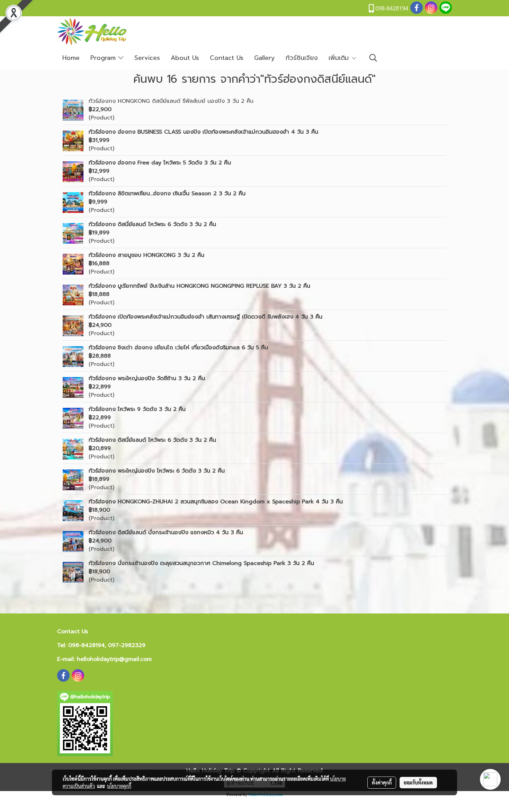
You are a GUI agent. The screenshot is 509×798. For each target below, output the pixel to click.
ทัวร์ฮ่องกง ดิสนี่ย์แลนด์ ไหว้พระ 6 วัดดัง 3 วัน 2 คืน (152, 224)
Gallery (264, 58)
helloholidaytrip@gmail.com (114, 659)
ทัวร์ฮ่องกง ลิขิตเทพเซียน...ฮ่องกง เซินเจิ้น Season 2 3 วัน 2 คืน (167, 193)
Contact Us (226, 58)
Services (147, 58)
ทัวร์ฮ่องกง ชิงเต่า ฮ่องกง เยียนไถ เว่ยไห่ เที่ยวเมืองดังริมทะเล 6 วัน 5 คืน (178, 347)
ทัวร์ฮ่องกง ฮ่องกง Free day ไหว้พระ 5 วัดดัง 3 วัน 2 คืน (160, 163)
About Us (185, 58)
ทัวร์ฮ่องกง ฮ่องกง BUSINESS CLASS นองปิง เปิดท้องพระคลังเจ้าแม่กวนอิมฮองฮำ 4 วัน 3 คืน (203, 132)
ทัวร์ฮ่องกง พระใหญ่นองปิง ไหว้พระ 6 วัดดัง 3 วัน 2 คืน (157, 471)
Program (104, 58)
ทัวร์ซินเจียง (302, 58)
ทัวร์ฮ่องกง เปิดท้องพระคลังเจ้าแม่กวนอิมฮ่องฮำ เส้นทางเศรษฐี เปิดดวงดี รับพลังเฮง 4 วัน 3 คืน (205, 317)
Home (71, 58)
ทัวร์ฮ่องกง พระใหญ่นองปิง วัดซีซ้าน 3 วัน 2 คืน (147, 378)
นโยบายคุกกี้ (119, 786)
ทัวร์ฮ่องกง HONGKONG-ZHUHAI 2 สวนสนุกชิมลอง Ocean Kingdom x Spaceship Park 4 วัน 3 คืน (216, 501)
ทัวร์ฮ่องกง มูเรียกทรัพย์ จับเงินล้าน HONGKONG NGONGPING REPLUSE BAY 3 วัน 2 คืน (199, 286)
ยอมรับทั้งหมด (418, 782)
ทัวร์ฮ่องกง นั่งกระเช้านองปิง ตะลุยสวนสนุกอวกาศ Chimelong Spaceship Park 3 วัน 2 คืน (201, 563)
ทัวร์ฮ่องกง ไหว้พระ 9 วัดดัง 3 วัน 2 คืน (137, 409)
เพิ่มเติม (340, 58)
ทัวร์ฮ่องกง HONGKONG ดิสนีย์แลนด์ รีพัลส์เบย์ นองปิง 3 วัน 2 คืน (171, 101)
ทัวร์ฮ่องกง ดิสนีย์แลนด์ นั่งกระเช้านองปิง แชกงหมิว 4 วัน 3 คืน (166, 532)
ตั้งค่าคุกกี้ (382, 782)
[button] (373, 57)
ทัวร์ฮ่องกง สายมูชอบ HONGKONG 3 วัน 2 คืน (146, 255)
